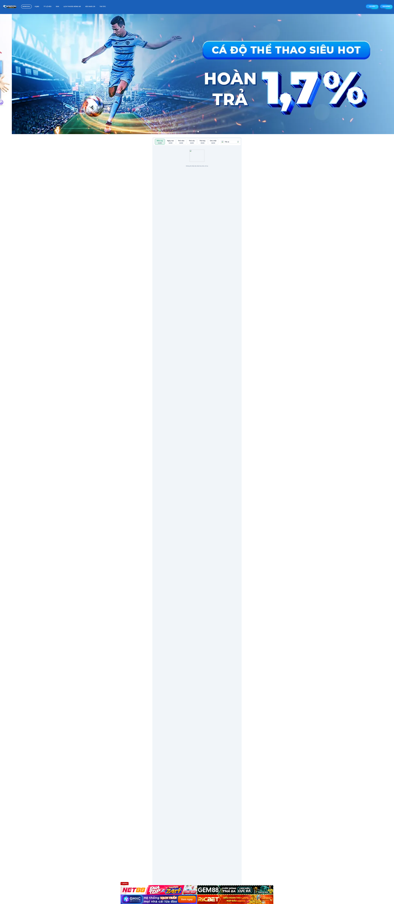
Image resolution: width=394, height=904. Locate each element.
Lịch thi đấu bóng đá (72, 6)
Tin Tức (103, 6)
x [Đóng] (125, 883)
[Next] (383, 74)
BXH (57, 6)
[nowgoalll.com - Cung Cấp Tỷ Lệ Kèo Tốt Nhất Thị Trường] (10, 6)
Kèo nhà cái (90, 6)
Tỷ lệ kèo (48, 6)
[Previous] (10, 74)
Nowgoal (26, 6)
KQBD (37, 6)
